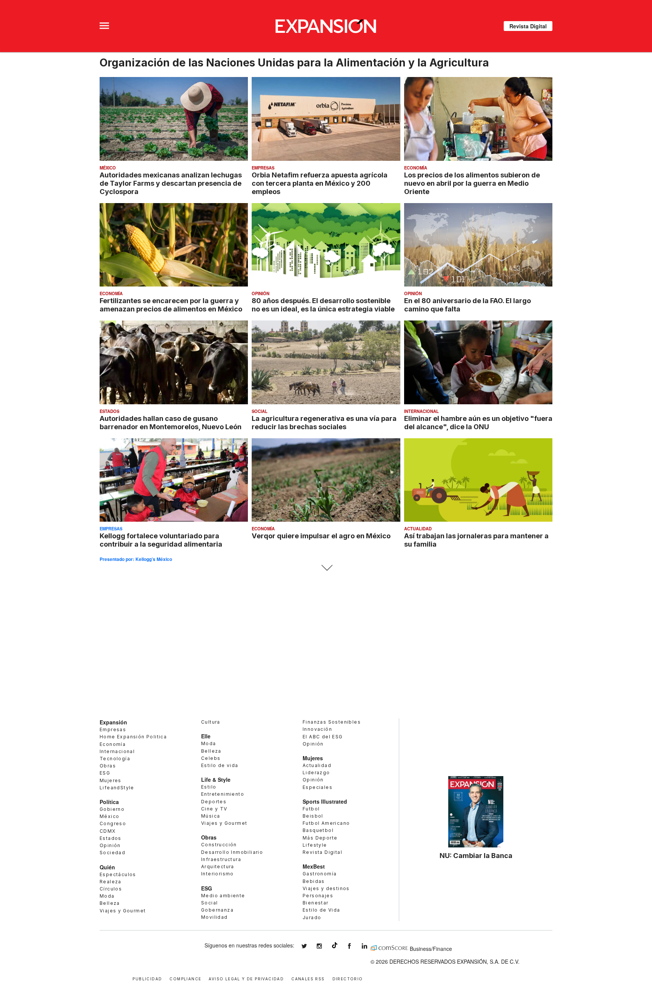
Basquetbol (318, 830)
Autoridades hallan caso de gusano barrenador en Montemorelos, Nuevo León (170, 422)
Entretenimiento (222, 794)
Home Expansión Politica (133, 736)
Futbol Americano (326, 823)
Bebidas (314, 881)
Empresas (263, 168)
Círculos (111, 889)
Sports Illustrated (325, 801)
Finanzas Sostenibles (332, 722)
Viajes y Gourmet (123, 911)
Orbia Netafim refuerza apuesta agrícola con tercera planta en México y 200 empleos (320, 183)
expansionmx (309, 946)
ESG (105, 773)
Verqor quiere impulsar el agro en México (321, 535)
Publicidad (147, 978)
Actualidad (418, 528)
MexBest (314, 866)
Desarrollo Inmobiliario (232, 852)
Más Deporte (320, 838)
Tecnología (115, 758)
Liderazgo (316, 772)
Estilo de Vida (321, 910)
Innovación (317, 729)
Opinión (260, 293)
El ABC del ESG (323, 736)
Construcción (219, 844)
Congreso (113, 823)
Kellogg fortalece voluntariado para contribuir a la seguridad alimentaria (161, 539)
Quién (107, 867)
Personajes (318, 895)
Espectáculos (118, 874)
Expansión (113, 722)
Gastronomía (320, 874)
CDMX (108, 831)
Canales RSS (307, 978)
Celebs (210, 758)
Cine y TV (214, 809)
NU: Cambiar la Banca (476, 855)
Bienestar (316, 903)
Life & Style (216, 779)
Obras (108, 766)
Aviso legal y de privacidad (246, 978)
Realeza (110, 881)
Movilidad (214, 917)
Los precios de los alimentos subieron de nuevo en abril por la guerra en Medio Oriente (472, 183)
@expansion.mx (334, 945)
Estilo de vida (219, 765)
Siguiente (326, 568)
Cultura (210, 722)
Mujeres (110, 780)
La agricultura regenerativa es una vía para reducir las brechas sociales (324, 422)
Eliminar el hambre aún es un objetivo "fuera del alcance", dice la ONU (478, 422)
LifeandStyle (117, 787)
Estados (109, 411)
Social (260, 411)
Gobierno (112, 809)
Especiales (317, 787)
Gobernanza (217, 910)
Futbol (311, 809)
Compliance (185, 978)
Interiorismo (217, 874)
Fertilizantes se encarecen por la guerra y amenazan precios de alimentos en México (171, 304)
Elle (206, 736)
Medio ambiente (223, 895)
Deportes (213, 801)
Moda (107, 896)
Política (109, 802)
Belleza (110, 903)
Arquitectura (217, 866)
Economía (415, 168)
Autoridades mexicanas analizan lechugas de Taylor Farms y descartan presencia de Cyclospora (171, 183)
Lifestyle (315, 845)
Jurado (312, 917)
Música (210, 816)
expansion (370, 946)
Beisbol (313, 816)
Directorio (347, 978)
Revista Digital (528, 26)
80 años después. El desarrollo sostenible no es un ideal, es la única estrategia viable (323, 304)
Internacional (421, 411)
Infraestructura (221, 859)
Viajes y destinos (326, 888)
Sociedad (112, 852)
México (108, 168)
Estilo (208, 787)
